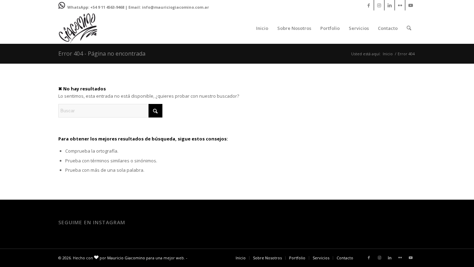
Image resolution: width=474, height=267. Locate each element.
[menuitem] (262, 28)
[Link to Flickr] (400, 5)
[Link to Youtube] (410, 5)
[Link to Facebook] (369, 5)
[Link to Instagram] (379, 5)
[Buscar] (409, 28)
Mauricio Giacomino (126, 257)
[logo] (78, 28)
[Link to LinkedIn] (389, 5)
